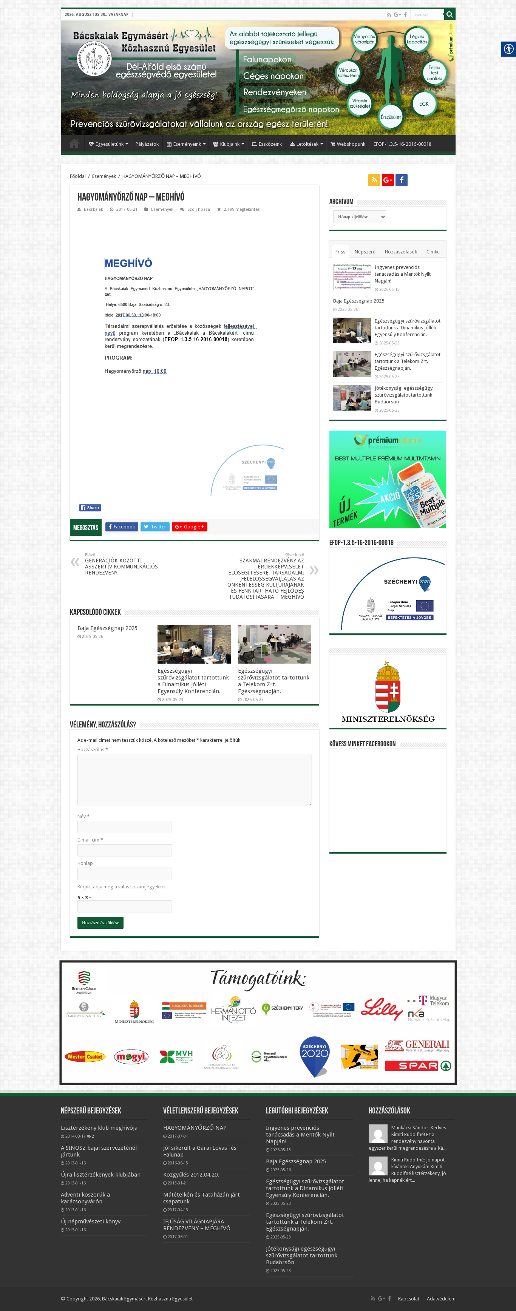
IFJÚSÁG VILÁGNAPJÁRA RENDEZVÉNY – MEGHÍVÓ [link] (196, 1225)
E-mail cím (90, 840)
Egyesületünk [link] (110, 144)
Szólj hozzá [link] (198, 209)
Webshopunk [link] (351, 144)
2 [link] (93, 1136)
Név (83, 816)
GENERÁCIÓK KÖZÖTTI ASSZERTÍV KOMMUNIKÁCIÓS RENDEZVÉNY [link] (121, 564)
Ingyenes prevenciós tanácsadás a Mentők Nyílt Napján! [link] (403, 274)
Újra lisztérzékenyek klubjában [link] (101, 1174)
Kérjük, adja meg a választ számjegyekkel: (122, 886)
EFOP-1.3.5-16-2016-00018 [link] (402, 144)
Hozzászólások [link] (401, 252)
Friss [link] (340, 252)
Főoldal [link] (74, 143)
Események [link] (104, 176)
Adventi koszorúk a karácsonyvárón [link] (85, 1198)
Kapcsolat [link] (408, 1299)
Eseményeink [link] (187, 144)
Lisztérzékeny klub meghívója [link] (99, 1127)
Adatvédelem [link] (441, 1299)
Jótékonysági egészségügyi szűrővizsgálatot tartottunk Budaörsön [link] (404, 395)
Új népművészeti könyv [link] (91, 1221)
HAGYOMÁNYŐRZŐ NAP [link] (195, 1127)
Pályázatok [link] (147, 144)
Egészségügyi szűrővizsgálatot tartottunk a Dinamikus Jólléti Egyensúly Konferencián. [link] (193, 681)
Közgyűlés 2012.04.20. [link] (191, 1174)
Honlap (85, 863)
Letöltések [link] (307, 144)
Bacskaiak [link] (93, 209)
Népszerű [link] (365, 252)
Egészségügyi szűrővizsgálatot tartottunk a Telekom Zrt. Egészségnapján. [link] (273, 681)
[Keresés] (450, 14)
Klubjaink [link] (229, 144)
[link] (389, 14)
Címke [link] (433, 252)
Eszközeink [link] (270, 144)
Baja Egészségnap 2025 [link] (107, 628)
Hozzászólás (92, 749)
